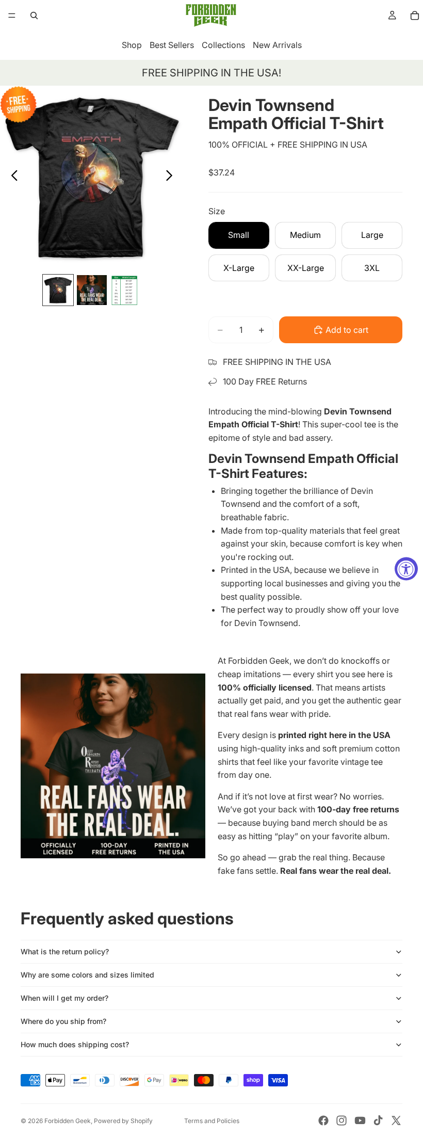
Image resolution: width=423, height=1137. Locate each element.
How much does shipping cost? (75, 1044)
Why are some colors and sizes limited (87, 974)
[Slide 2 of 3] (91, 290)
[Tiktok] (378, 1120)
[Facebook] (323, 1120)
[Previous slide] (11, 177)
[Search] (34, 15)
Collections (223, 45)
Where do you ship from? (63, 1021)
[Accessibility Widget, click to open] (406, 568)
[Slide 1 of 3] (58, 290)
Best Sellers (172, 45)
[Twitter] (396, 1120)
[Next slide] (172, 177)
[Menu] (12, 15)
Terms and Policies (211, 1121)
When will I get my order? (64, 998)
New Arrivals (277, 45)
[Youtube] (360, 1120)
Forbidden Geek (67, 1121)
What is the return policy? (65, 951)
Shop (132, 45)
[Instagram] (341, 1120)
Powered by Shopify (123, 1121)
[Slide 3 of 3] (125, 290)
